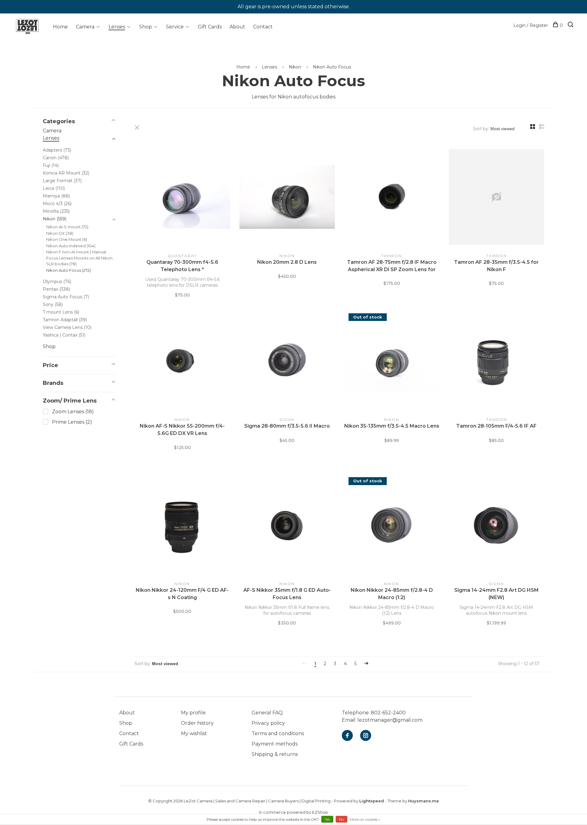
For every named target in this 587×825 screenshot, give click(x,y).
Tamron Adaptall (65, 319)
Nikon (295, 67)
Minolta (56, 211)
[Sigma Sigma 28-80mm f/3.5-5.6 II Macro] (287, 362)
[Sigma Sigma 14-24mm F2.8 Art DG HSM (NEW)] (497, 526)
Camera (85, 27)
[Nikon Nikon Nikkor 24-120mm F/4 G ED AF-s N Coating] (182, 526)
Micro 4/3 (57, 203)
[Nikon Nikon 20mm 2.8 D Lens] (287, 198)
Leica (54, 188)
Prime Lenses (72, 422)
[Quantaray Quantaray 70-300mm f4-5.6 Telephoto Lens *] (182, 198)
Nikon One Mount (66, 239)
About (237, 27)
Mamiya (56, 196)
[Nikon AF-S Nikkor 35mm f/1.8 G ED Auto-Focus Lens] (287, 526)
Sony (53, 304)
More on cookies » (365, 819)
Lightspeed (371, 800)
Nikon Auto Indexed (70, 245)
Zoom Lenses (73, 411)
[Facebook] (347, 736)
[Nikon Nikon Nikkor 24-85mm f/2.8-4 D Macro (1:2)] (392, 526)
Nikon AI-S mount (67, 226)
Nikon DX (59, 233)
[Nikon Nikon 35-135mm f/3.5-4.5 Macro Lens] (392, 362)
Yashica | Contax (64, 335)
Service (175, 27)
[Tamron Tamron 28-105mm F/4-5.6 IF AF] (497, 362)
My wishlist (194, 733)
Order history (197, 723)
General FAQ (267, 713)
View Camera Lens (67, 327)
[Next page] (366, 663)
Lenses (117, 27)
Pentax (56, 289)
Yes (327, 819)
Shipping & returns (275, 754)
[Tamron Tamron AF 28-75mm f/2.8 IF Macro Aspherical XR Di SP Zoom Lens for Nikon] (392, 198)
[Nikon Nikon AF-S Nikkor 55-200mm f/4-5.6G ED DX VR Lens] (182, 362)
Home (60, 27)
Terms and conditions (278, 733)
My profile (193, 713)
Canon (56, 157)
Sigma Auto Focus (66, 297)
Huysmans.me (423, 800)
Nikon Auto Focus (332, 67)
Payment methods (274, 744)
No (341, 819)
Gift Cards (210, 27)
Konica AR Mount (66, 173)
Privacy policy (268, 723)
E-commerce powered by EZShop (293, 812)
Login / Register (530, 25)
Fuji (51, 165)
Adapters (57, 150)
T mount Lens (61, 312)
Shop (145, 27)
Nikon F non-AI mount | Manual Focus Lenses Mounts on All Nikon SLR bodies (79, 257)
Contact (263, 27)
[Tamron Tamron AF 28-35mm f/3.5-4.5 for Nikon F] (497, 198)
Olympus (57, 281)
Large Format (62, 180)
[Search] (571, 25)
